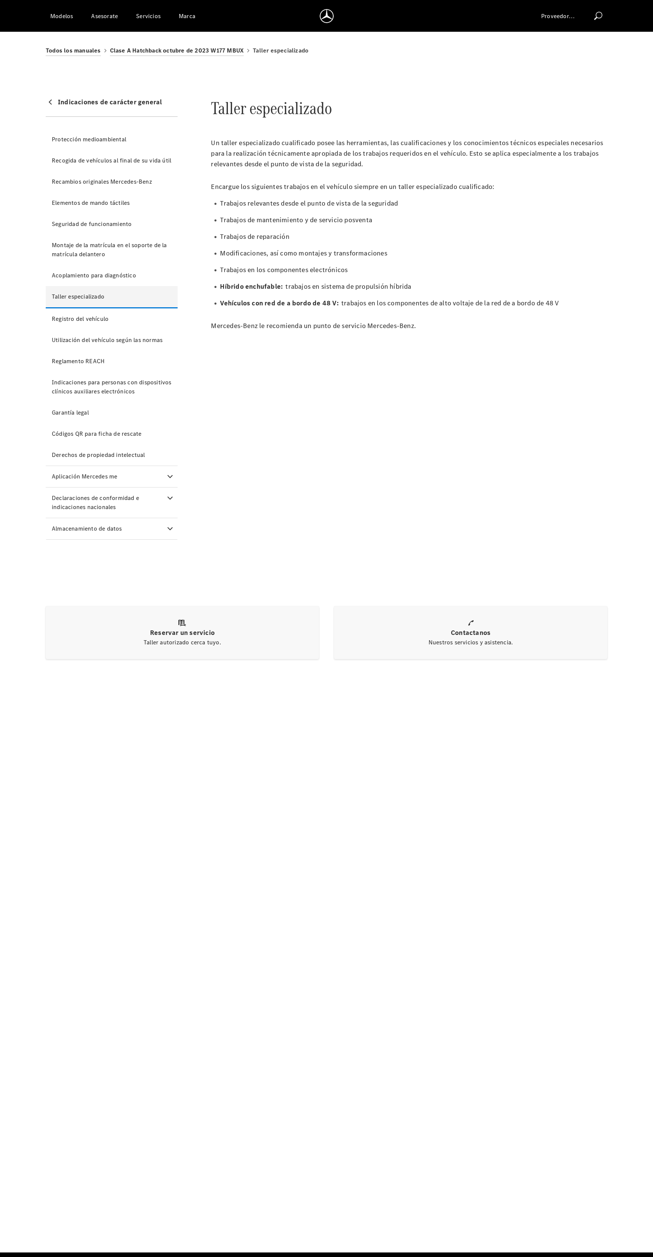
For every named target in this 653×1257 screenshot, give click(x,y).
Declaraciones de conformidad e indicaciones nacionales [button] (95, 502)
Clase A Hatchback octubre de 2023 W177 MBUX (177, 50)
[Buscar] (598, 16)
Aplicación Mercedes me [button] (84, 476)
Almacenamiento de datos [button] (87, 529)
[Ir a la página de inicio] (326, 16)
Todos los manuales (73, 50)
